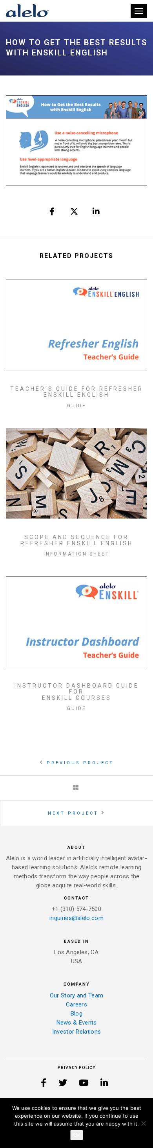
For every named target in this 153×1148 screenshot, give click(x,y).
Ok (76, 1135)
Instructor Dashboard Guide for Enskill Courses (77, 692)
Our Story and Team (76, 995)
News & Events (76, 1022)
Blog (76, 1013)
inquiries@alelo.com (76, 918)
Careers (76, 1004)
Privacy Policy (76, 1067)
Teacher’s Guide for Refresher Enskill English (76, 392)
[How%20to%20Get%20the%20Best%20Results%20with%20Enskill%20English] (52, 211)
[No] (143, 1123)
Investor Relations (76, 1031)
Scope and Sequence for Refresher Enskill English (76, 540)
